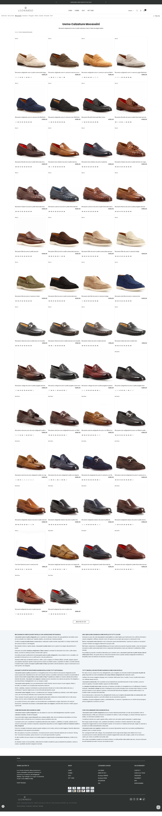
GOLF (83, 10)
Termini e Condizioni (21, 805)
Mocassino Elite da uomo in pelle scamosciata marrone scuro (64, 251)
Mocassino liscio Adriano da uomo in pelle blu (94, 162)
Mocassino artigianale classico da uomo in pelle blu (96, 519)
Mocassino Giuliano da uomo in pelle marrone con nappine (131, 162)
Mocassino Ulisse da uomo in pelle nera (126, 341)
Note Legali (41, 805)
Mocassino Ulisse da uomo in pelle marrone (94, 341)
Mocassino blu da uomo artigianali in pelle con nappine (63, 475)
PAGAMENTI (137, 778)
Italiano (130, 10)
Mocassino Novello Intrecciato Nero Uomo (93, 117)
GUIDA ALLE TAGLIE (139, 773)
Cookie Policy (35, 805)
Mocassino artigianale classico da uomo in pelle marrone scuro (131, 519)
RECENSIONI (101, 780)
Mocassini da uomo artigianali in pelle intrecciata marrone (131, 564)
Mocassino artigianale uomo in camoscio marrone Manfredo (98, 72)
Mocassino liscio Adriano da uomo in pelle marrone (62, 162)
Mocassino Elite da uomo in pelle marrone (26, 251)
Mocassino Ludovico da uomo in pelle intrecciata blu (63, 206)
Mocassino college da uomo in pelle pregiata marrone (30, 385)
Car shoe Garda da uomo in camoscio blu (26, 564)
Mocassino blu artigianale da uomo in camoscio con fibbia (98, 475)
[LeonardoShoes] (24, 798)
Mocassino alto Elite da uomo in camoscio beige (95, 296)
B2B (99, 783)
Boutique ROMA (102, 778)
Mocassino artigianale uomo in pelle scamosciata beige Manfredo (31, 72)
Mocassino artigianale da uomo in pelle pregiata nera (129, 385)
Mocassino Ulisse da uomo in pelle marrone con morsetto (64, 341)
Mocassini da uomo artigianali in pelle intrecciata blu (96, 564)
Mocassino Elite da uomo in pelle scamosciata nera (62, 296)
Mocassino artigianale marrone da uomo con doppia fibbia (64, 564)
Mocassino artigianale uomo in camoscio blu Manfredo (30, 117)
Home (16, 32)
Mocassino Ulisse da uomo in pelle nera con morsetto (30, 341)
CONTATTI (137, 770)
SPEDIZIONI (137, 775)
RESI (135, 780)
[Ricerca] (137, 10)
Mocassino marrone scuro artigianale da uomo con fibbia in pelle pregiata (64, 430)
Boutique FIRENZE (103, 775)
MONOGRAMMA (138, 783)
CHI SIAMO (101, 770)
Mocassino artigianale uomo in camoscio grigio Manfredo (131, 72)
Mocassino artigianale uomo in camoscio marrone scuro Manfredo (64, 72)
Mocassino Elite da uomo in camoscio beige (127, 251)
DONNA (77, 10)
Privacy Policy (29, 805)
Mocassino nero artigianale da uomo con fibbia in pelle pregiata (131, 430)
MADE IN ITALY (102, 773)
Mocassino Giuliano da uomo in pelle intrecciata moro (30, 206)
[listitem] (131, 799)
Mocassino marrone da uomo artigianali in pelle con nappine (31, 475)
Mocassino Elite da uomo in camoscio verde (27, 296)
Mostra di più (81, 621)
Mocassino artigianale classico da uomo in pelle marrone (31, 519)
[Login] (140, 10)
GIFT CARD (90, 10)
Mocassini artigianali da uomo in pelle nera (60, 609)
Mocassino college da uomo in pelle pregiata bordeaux (97, 385)
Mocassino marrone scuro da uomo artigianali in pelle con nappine (31, 430)
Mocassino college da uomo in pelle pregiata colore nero (64, 385)
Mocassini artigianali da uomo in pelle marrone (28, 609)
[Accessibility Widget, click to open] (3, 806)
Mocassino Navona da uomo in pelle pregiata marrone (130, 206)
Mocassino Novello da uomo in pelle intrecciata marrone (130, 117)
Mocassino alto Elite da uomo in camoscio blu (127, 296)
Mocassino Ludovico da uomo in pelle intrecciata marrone (98, 206)
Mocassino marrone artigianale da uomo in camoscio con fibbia (131, 475)
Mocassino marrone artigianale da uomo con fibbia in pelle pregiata (98, 430)
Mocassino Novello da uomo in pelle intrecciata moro (30, 162)
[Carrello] (144, 10)
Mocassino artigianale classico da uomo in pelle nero (63, 519)
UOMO (70, 10)
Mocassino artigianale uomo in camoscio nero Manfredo (64, 117)
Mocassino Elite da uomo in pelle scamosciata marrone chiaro (98, 251)
